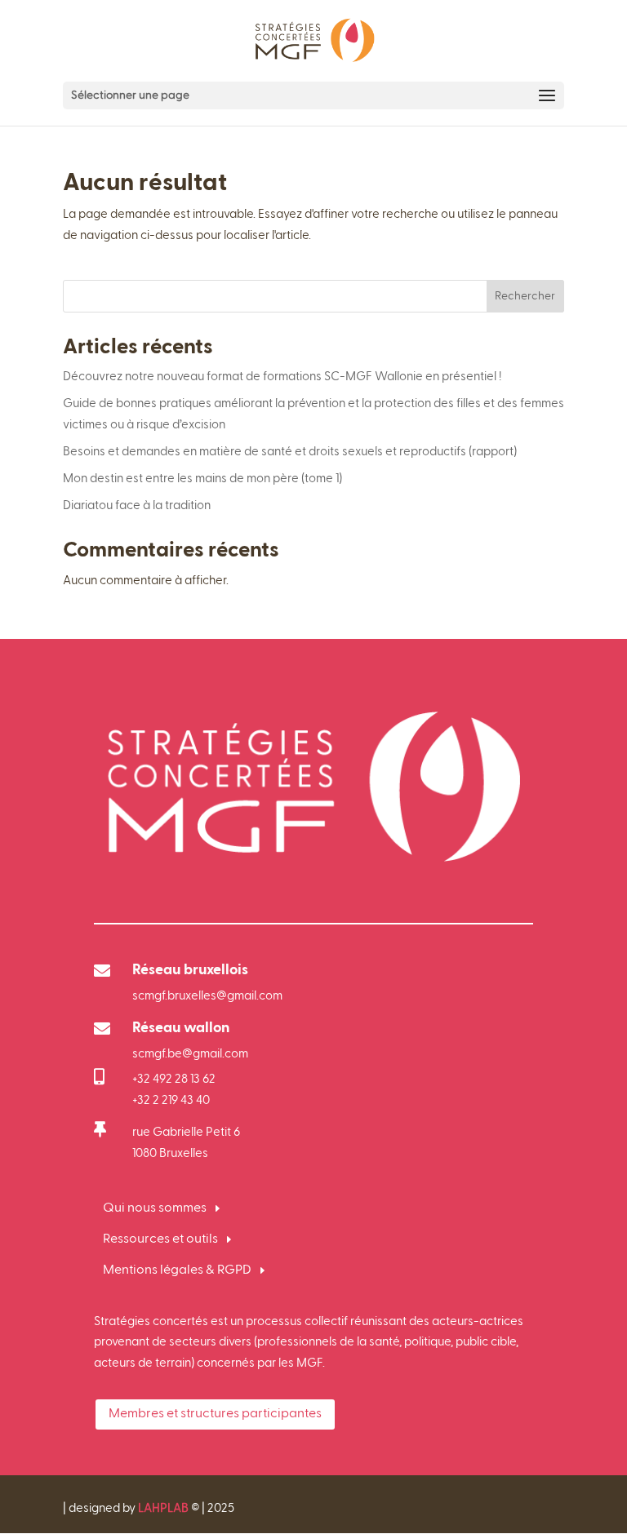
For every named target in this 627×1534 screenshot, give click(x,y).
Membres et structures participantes (215, 1414)
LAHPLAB (163, 1508)
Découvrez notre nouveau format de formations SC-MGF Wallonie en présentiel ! (283, 376)
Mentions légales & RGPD (177, 1270)
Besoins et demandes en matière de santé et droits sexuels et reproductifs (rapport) (290, 452)
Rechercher (525, 296)
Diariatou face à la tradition (137, 505)
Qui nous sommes (155, 1208)
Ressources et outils (160, 1239)
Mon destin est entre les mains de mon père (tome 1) (202, 478)
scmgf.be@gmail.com (190, 1054)
